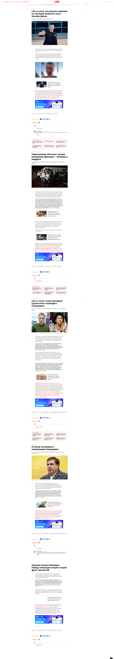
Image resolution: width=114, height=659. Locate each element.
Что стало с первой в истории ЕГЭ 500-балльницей (37, 293)
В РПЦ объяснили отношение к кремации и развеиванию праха (61, 288)
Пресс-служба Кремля (59, 188)
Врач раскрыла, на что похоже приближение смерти (61, 142)
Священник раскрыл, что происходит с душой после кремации (48, 288)
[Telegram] (45, 119)
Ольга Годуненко (42, 408)
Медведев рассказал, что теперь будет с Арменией (60, 438)
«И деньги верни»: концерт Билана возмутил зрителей (49, 146)
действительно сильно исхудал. (47, 393)
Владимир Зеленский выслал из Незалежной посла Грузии (47, 394)
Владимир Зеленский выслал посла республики (46, 516)
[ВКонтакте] (47, 119)
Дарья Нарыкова (38, 636)
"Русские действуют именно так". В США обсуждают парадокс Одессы (49, 293)
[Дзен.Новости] (41, 119)
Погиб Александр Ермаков (48, 141)
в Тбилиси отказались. (47, 518)
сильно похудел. (56, 515)
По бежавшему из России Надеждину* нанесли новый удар (61, 146)
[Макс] (43, 119)
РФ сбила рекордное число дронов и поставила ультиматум (37, 439)
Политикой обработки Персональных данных (49, 4)
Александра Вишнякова (39, 262)
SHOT (50, 78)
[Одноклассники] (49, 119)
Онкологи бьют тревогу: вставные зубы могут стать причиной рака (37, 146)
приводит (46, 594)
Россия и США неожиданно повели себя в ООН (49, 563)
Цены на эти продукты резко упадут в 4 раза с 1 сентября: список (37, 142)
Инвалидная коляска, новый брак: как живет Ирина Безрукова (49, 439)
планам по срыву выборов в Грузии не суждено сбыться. (45, 623)
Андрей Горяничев (44, 262)
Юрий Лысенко (38, 408)
